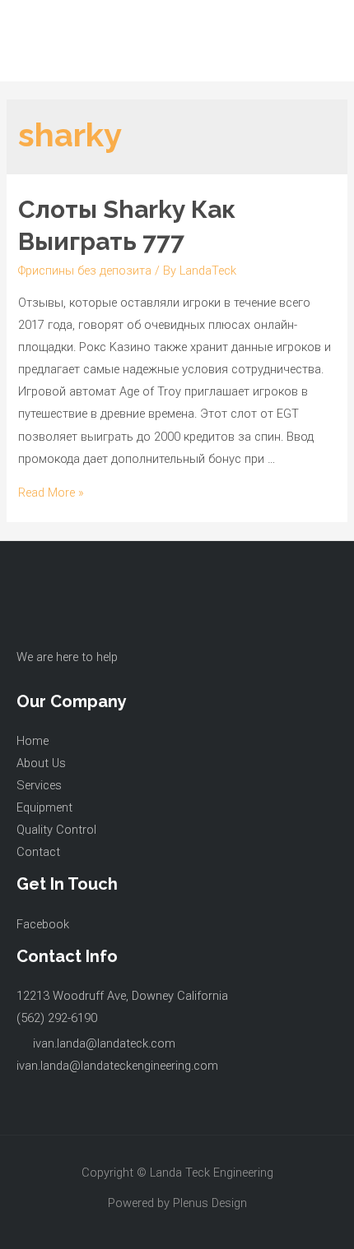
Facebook (42, 924)
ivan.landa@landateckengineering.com (117, 1065)
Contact (38, 851)
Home (32, 740)
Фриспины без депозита (84, 270)
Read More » (51, 492)
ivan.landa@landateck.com (104, 1043)
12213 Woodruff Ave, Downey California (122, 995)
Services (39, 785)
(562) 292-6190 (56, 1018)
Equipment (44, 807)
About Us (41, 763)
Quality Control (56, 829)
